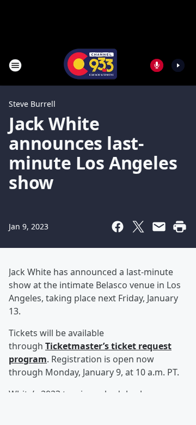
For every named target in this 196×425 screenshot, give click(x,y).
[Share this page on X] (138, 226)
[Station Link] (90, 65)
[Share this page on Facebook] (117, 226)
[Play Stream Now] (178, 65)
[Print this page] (179, 226)
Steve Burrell (32, 104)
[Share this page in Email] (159, 226)
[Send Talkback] (156, 65)
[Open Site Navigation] (15, 65)
